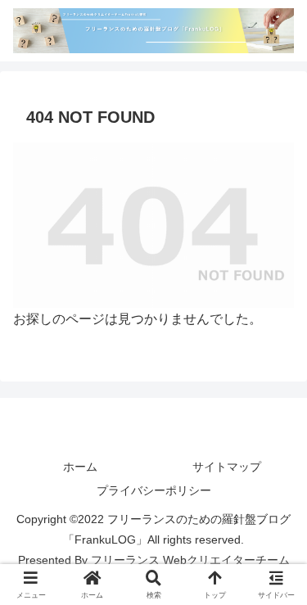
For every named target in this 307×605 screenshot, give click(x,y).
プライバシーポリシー (154, 490)
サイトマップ (226, 466)
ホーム (80, 466)
